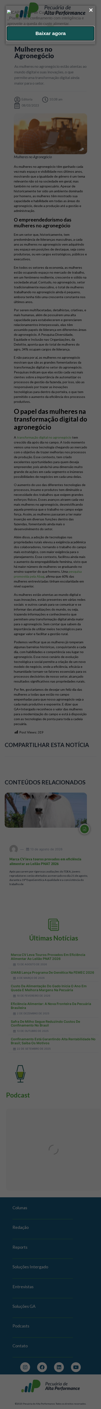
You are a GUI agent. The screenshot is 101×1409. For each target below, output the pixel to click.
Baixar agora (50, 33)
